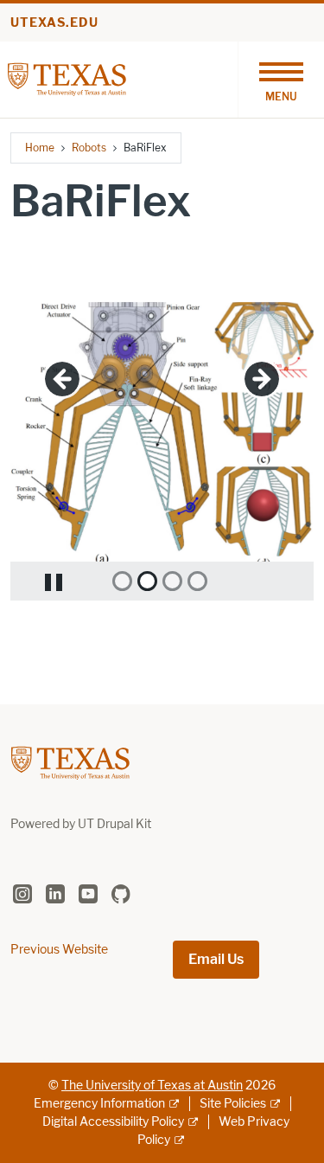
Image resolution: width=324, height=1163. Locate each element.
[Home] (67, 78)
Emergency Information (99, 1103)
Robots (89, 147)
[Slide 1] (122, 581)
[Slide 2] (147, 581)
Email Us (216, 959)
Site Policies (233, 1103)
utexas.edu (54, 23)
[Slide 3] (172, 581)
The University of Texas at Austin (152, 1085)
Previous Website (59, 949)
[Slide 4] (197, 581)
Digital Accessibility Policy (113, 1122)
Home (39, 147)
